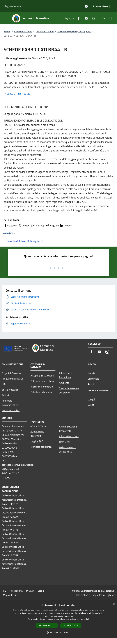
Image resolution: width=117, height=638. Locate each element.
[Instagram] (93, 18)
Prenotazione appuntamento (38, 424)
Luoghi (91, 399)
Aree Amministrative (12, 378)
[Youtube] (85, 18)
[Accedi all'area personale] (86, 6)
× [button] (113, 604)
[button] (58, 632)
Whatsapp (39, 225)
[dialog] (58, 619)
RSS (4, 591)
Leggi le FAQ (36, 441)
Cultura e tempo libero (42, 381)
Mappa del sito (10, 595)
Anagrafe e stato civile (42, 375)
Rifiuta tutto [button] (71, 625)
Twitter (25, 225)
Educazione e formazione (66, 375)
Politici (5, 395)
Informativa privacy (69, 436)
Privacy (30, 591)
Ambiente (64, 383)
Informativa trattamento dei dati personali (93, 591)
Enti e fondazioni (10, 389)
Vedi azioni (8, 233)
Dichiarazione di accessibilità (67, 449)
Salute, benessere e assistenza (69, 390)
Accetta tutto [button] (46, 625)
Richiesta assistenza (40, 447)
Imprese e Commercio (41, 386)
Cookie (40, 591)
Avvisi (91, 384)
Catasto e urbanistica (41, 392)
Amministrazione (23, 31)
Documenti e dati (45, 31)
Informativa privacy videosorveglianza (95, 595)
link (87, 619)
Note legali (64, 442)
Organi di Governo (11, 373)
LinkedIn (68, 225)
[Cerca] (110, 18)
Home (7, 31)
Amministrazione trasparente (68, 429)
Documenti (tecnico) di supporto (74, 31)
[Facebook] (77, 18)
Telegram (54, 225)
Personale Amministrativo (10, 403)
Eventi (91, 405)
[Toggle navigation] (6, 18)
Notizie (91, 373)
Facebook (12, 225)
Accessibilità (16, 591)
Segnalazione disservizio (37, 434)
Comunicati (93, 378)
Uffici (4, 384)
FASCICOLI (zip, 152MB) (17, 94)
